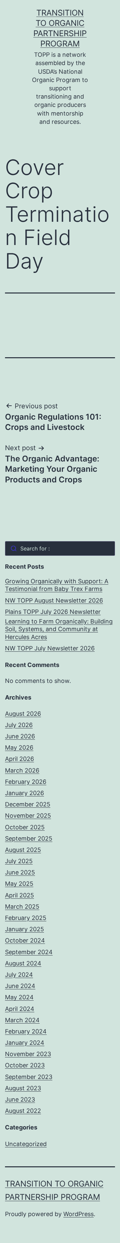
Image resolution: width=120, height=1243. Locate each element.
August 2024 (23, 963)
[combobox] (60, 548)
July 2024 (19, 974)
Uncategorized (26, 1143)
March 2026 (22, 770)
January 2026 (24, 792)
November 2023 (28, 1053)
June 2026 (20, 736)
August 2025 (23, 849)
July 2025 (19, 861)
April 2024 (19, 1008)
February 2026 (25, 781)
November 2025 (28, 815)
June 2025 (20, 872)
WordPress (78, 1213)
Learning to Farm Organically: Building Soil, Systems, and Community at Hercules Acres (59, 629)
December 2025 (27, 804)
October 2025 (25, 827)
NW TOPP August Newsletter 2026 (54, 600)
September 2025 (28, 838)
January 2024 (24, 1042)
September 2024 (29, 952)
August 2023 (23, 1088)
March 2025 (22, 906)
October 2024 (25, 940)
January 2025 (24, 929)
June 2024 (20, 985)
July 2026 (19, 724)
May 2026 (19, 747)
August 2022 (23, 1110)
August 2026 (23, 713)
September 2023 (28, 1076)
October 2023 (25, 1065)
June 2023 (20, 1099)
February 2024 (26, 1031)
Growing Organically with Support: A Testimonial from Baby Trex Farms (56, 585)
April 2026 (19, 758)
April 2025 (19, 895)
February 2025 (25, 917)
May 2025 (19, 883)
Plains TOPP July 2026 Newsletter (53, 611)
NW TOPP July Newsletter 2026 (50, 648)
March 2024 (22, 1020)
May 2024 (19, 997)
